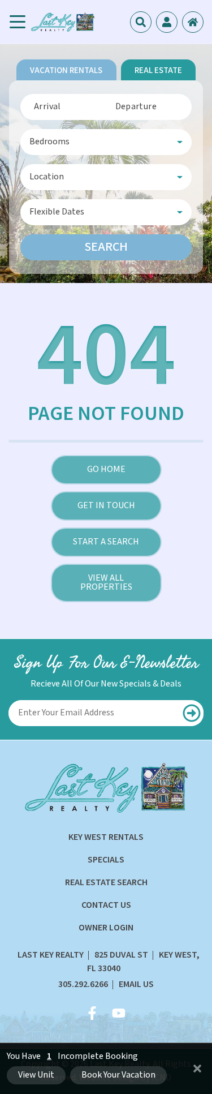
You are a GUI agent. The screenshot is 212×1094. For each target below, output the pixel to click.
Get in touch (106, 506)
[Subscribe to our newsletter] (191, 713)
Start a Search (106, 542)
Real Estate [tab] (158, 70)
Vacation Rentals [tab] (66, 70)
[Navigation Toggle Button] (17, 22)
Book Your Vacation (118, 1075)
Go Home (106, 469)
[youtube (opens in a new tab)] (118, 1013)
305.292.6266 (83, 984)
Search (106, 247)
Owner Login (106, 928)
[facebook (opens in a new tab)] (94, 1013)
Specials (106, 860)
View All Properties (106, 582)
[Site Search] (141, 22)
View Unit (36, 1075)
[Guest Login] (167, 22)
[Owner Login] (193, 22)
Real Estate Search (106, 883)
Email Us (136, 984)
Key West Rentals (106, 837)
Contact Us (106, 905)
